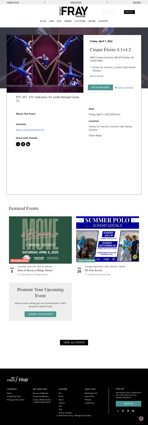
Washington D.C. (91, 393)
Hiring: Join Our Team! (15, 399)
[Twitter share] (18, 144)
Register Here (100, 87)
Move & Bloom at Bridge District (35, 270)
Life (51, 20)
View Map (95, 135)
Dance (19, 129)
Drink (68, 20)
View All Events (74, 342)
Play (43, 20)
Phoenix (88, 399)
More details (97, 76)
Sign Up (128, 403)
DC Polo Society (93, 270)
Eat (59, 20)
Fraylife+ (137, 2)
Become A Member (40, 393)
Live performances (34, 129)
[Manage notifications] (141, 418)
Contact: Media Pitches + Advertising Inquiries (42, 400)
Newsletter (76, 2)
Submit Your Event (40, 314)
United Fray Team (14, 396)
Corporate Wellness (41, 396)
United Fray (89, 403)
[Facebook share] (23, 144)
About (9, 393)
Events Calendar (65, 413)
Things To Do (13, 2)
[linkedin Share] (28, 144)
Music (92, 20)
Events (103, 20)
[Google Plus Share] (123, 411)
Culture (80, 20)
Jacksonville (89, 396)
